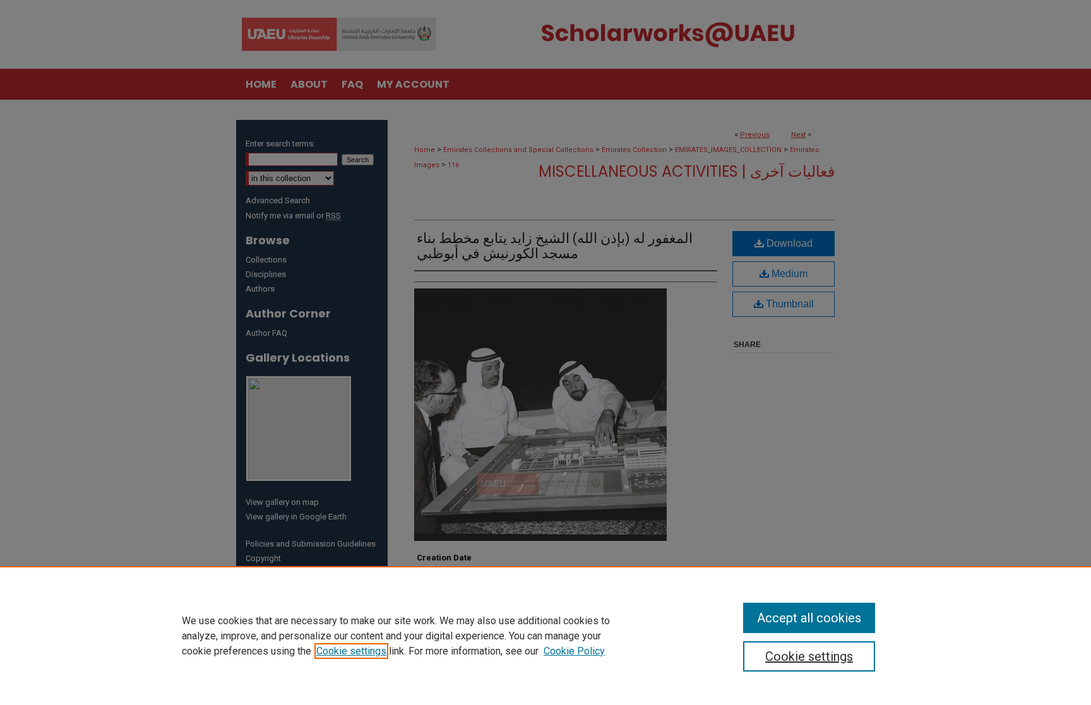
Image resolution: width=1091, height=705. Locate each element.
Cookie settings (351, 651)
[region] (545, 635)
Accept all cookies (809, 617)
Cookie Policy (574, 651)
